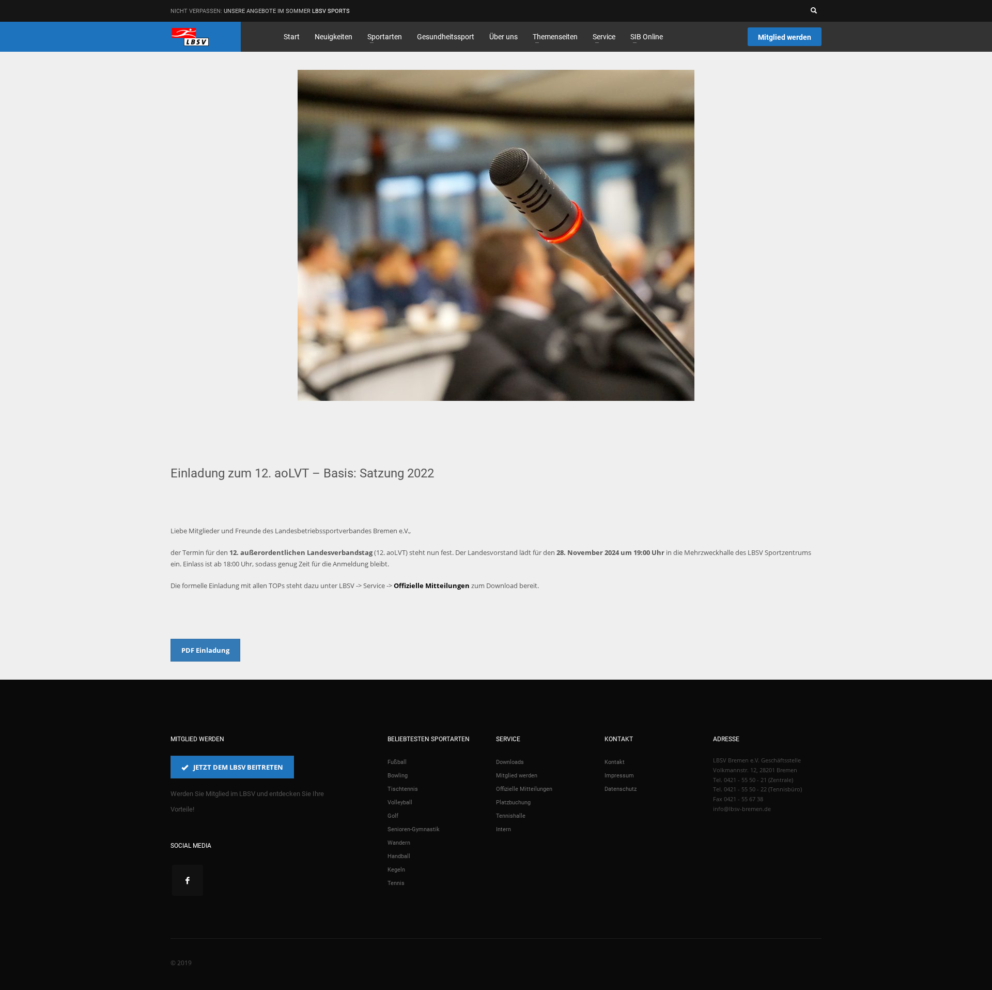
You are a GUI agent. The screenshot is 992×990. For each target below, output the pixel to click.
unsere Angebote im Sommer (267, 11)
